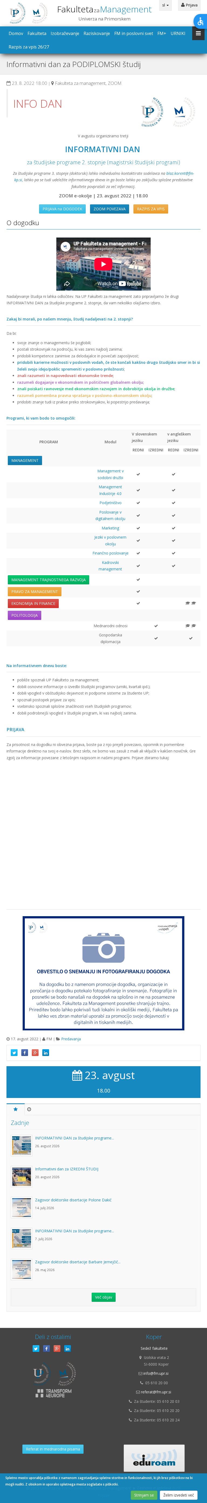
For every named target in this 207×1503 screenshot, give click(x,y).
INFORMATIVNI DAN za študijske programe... (74, 1138)
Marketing (110, 528)
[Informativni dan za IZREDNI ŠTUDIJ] (23, 1179)
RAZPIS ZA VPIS (151, 208)
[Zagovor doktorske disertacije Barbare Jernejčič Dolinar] (23, 1272)
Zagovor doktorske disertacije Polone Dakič (73, 1199)
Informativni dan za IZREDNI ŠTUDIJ (66, 1168)
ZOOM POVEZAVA (110, 208)
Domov (16, 33)
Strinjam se (144, 1495)
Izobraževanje (65, 33)
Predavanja (71, 1038)
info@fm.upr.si (155, 1373)
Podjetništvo (110, 502)
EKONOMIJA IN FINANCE (33, 603)
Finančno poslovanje (110, 553)
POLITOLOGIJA (24, 615)
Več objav (103, 1297)
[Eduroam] (154, 1458)
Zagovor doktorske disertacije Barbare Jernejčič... (77, 1261)
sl (164, 5)
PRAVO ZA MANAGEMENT (34, 591)
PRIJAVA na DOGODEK (62, 208)
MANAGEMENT (25, 460)
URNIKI (178, 33)
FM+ (161, 33)
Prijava (191, 5)
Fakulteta (104, 9)
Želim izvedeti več (178, 1495)
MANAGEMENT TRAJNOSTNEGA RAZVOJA (48, 579)
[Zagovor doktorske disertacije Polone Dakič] (23, 1210)
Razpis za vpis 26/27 (29, 47)
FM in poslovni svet (133, 33)
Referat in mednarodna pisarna (53, 1449)
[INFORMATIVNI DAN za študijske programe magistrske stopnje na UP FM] (23, 1148)
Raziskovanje (97, 33)
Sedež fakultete (154, 1348)
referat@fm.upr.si (156, 1391)
